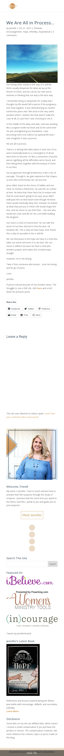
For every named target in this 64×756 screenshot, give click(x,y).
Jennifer (13, 28)
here (39, 288)
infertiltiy (33, 31)
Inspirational (44, 31)
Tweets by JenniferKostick (18, 633)
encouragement (14, 31)
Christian (38, 28)
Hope (25, 31)
